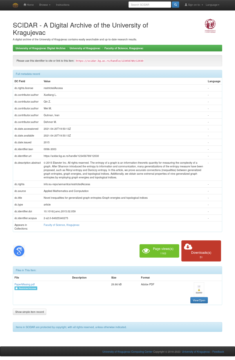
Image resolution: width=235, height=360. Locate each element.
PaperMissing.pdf (25, 284)
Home (30, 4)
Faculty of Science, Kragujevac (123, 48)
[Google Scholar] (19, 250)
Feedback (218, 351)
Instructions (62, 4)
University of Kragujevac (85, 48)
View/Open (199, 300)
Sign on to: (194, 4)
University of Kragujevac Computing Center (127, 351)
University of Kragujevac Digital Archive (41, 48)
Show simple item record (29, 312)
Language (212, 4)
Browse (44, 4)
